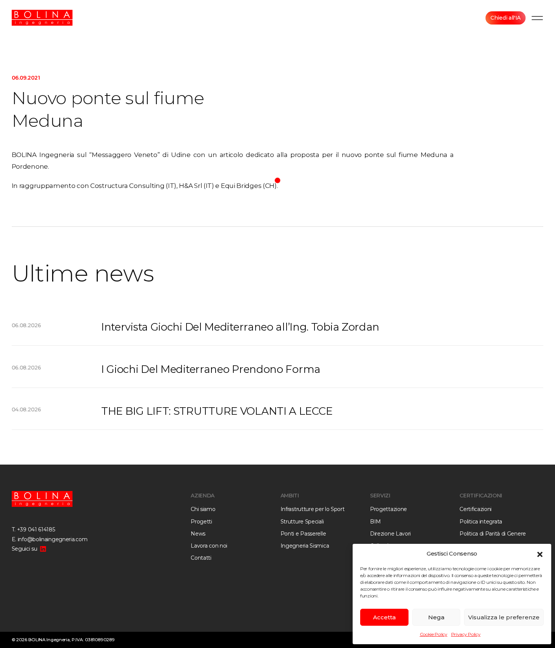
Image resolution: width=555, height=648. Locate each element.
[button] (540, 553)
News (198, 533)
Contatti (201, 557)
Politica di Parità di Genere (492, 533)
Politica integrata (480, 521)
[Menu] (537, 18)
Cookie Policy (433, 634)
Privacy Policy (466, 634)
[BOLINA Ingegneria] (42, 18)
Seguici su (24, 548)
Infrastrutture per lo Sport (313, 509)
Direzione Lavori (390, 533)
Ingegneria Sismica (305, 545)
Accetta (384, 617)
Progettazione (388, 509)
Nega (436, 617)
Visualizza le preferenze (504, 617)
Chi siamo (203, 509)
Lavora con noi (209, 545)
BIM (375, 521)
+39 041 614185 (36, 529)
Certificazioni (475, 509)
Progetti (201, 521)
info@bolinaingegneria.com (53, 539)
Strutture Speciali (302, 521)
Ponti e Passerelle (303, 533)
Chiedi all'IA (505, 17)
